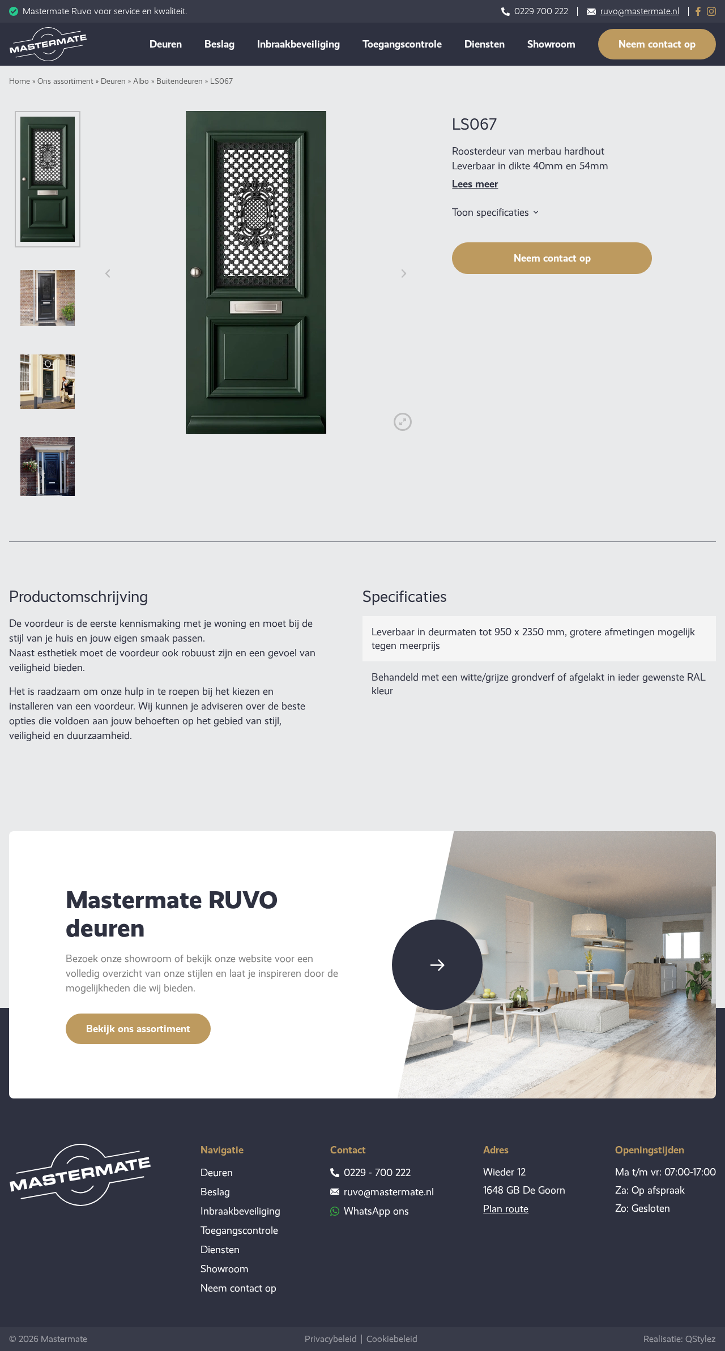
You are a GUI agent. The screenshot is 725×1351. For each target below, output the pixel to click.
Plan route (505, 1209)
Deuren (166, 44)
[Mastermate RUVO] (48, 44)
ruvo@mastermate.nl (639, 11)
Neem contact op (657, 44)
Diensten (484, 44)
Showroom (551, 44)
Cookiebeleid (391, 1339)
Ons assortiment (65, 80)
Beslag (219, 44)
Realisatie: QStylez (679, 1338)
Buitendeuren (179, 80)
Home (19, 80)
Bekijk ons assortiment (138, 1028)
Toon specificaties (490, 212)
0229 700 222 (541, 11)
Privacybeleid (331, 1339)
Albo (141, 80)
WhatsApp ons (376, 1211)
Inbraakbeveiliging (298, 44)
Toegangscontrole (402, 44)
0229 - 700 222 (377, 1172)
